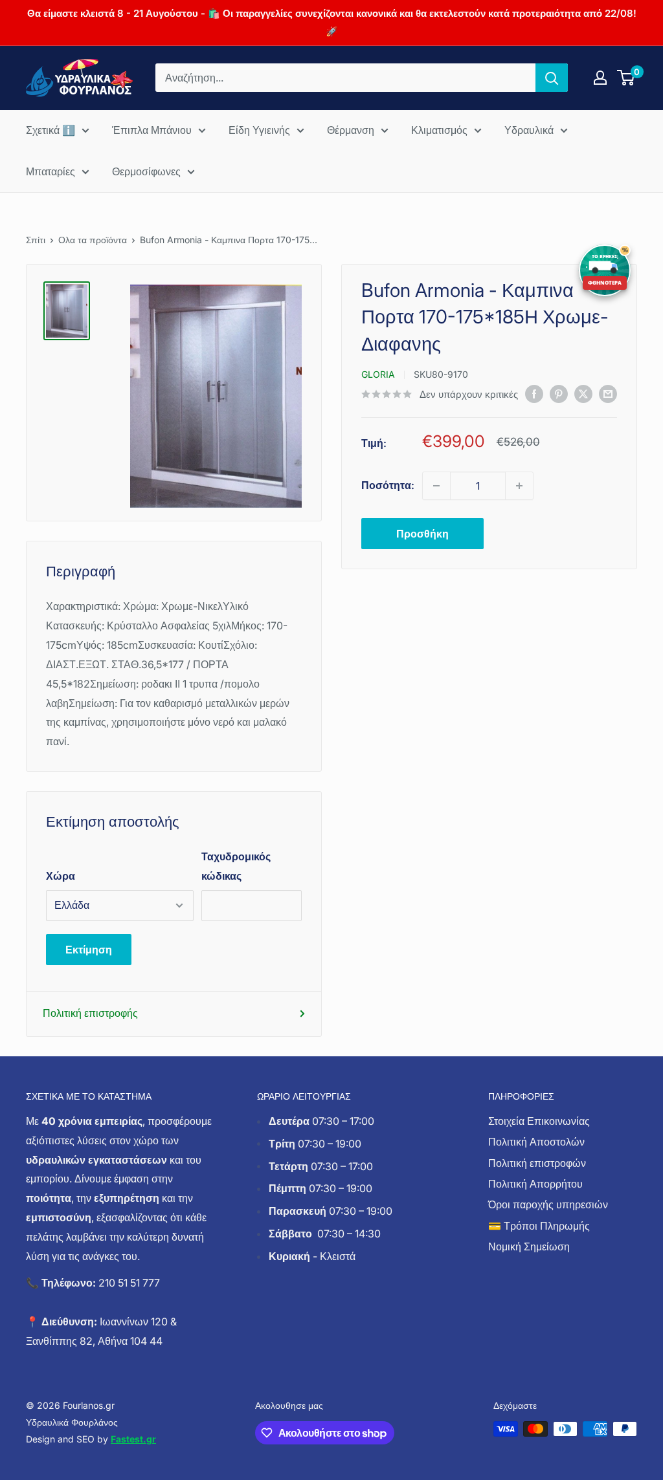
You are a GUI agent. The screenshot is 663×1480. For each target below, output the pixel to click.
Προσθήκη (422, 533)
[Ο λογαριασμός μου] (600, 78)
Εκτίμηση (88, 949)
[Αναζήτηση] (551, 77)
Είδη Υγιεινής (259, 130)
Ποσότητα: (387, 485)
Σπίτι (35, 239)
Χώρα (60, 875)
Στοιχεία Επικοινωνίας (539, 1121)
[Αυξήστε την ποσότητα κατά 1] (519, 485)
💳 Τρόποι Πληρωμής (539, 1225)
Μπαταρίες (50, 171)
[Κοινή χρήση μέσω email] (608, 393)
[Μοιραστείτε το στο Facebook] (534, 393)
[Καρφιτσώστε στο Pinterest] (559, 393)
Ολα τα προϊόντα (92, 239)
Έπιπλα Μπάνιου (152, 130)
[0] (626, 77)
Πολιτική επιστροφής (90, 1013)
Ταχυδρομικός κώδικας (236, 866)
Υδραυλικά (529, 130)
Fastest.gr (133, 1438)
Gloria (378, 374)
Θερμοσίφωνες (146, 171)
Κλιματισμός (439, 130)
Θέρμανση (350, 130)
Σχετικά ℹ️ (50, 130)
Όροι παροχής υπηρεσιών (548, 1204)
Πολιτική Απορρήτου (535, 1183)
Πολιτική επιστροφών (537, 1163)
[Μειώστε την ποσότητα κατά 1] (436, 485)
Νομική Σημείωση (529, 1246)
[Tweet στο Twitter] (583, 393)
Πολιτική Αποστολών (536, 1141)
